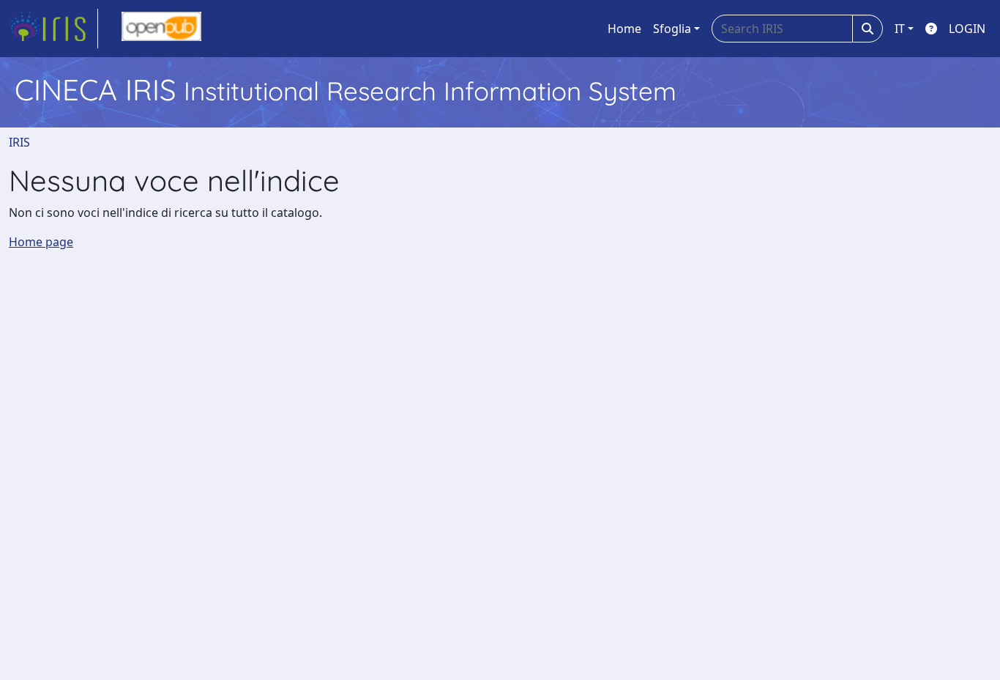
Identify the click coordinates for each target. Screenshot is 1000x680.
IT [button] (900, 29)
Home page (41, 242)
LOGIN (967, 29)
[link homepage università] (161, 28)
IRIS (19, 142)
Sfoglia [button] (672, 29)
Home (624, 29)
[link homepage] (53, 28)
